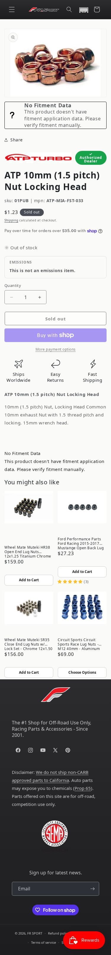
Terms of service (43, 942)
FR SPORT (34, 933)
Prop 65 (83, 788)
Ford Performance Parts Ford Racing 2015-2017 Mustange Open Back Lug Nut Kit (81, 543)
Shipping (11, 220)
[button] (11, 9)
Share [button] (16, 140)
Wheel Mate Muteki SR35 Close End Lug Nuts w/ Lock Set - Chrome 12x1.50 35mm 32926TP (28, 643)
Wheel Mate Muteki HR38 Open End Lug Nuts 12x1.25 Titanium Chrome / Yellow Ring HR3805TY (27, 551)
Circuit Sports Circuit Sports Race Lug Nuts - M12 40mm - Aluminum (79, 643)
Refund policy (58, 933)
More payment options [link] (56, 349)
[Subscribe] (92, 889)
